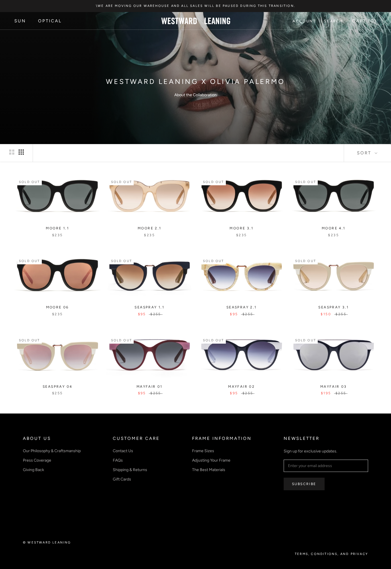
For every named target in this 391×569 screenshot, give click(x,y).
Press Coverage (37, 460)
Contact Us (123, 450)
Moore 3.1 (241, 228)
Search (333, 21)
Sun (20, 20)
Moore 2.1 (149, 228)
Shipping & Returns (130, 469)
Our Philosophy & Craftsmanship (52, 450)
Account (304, 21)
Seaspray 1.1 (149, 307)
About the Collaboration (195, 94)
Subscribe (304, 484)
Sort (365, 152)
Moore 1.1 (57, 228)
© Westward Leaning (47, 542)
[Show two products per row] (11, 152)
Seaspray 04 (57, 387)
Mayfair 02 (241, 387)
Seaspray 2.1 (241, 307)
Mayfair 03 (333, 387)
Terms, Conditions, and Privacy (331, 554)
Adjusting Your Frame (211, 460)
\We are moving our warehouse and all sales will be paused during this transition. (195, 6)
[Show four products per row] (21, 152)
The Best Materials (208, 469)
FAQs (118, 460)
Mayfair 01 (150, 387)
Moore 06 (57, 307)
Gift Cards (122, 479)
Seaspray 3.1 (333, 307)
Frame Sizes (203, 450)
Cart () (364, 20)
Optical (50, 20)
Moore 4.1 (333, 228)
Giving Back (33, 469)
